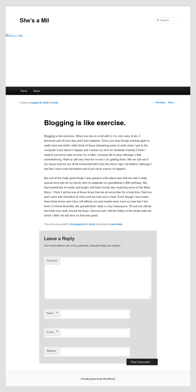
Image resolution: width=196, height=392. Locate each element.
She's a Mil (34, 20)
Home (24, 91)
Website (51, 351)
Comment (52, 260)
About (36, 91)
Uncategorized (78, 224)
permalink (116, 224)
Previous (159, 102)
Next (172, 102)
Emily (55, 102)
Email (52, 332)
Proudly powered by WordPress (98, 378)
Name (52, 313)
